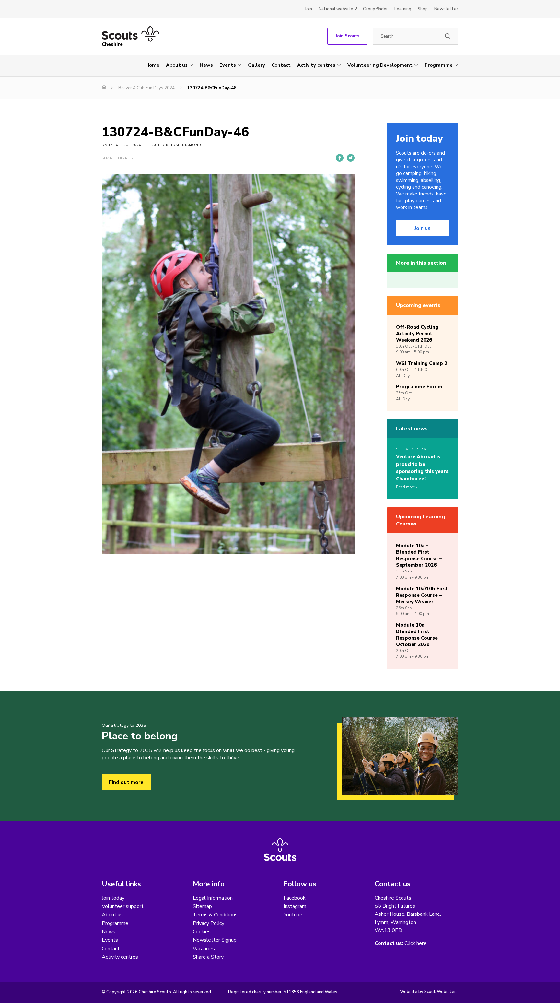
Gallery (256, 65)
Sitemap (202, 906)
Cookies (202, 931)
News (206, 65)
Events (227, 65)
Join (308, 9)
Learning (402, 9)
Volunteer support (123, 906)
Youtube (293, 914)
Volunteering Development (380, 65)
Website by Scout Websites (428, 992)
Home (152, 65)
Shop (423, 9)
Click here (415, 943)
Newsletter (446, 9)
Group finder (375, 9)
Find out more (126, 782)
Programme (439, 65)
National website (336, 9)
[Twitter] (351, 158)
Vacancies (204, 948)
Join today (113, 898)
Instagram (295, 906)
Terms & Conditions (215, 914)
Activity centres (316, 65)
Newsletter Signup (215, 940)
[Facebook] (340, 158)
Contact (281, 65)
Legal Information (213, 898)
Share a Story (208, 957)
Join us (422, 228)
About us (177, 65)
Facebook (295, 898)
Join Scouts (347, 36)
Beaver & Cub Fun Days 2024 (146, 88)
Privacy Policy (208, 923)
